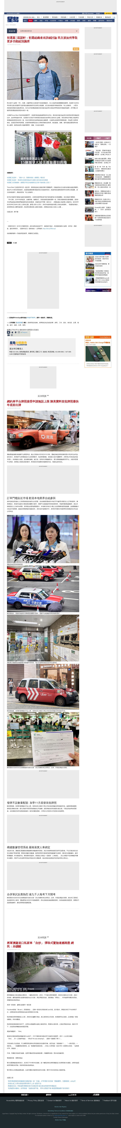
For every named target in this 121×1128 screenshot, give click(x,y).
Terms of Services (87, 1100)
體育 (78, 20)
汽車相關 (81, 17)
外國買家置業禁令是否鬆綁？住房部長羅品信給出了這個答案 (103, 217)
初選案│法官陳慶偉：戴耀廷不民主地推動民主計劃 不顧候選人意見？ (29, 182)
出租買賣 (72, 17)
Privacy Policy (33, 1100)
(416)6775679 (30, 318)
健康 (89, 20)
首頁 (25, 20)
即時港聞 (13, 25)
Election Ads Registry (60, 1106)
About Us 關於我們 (71, 1100)
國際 (35, 20)
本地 (46, 20)
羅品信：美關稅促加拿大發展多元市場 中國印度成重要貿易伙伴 (103, 193)
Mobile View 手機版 (60, 1120)
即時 (30, 20)
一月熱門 (107, 138)
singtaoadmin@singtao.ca (60, 1115)
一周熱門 (98, 138)
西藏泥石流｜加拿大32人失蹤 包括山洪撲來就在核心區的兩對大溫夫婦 (103, 201)
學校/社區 (90, 17)
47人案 (15, 243)
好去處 (73, 20)
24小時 (89, 138)
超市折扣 (101, 20)
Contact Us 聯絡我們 (54, 1100)
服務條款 (97, 1100)
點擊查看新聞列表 (26, 31)
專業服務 (55, 17)
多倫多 (98, 13)
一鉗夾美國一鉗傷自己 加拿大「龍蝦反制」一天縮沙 (103, 144)
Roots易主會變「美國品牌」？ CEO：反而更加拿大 (103, 209)
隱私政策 (41, 1100)
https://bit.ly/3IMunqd (49, 228)
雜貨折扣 (109, 20)
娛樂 (66, 20)
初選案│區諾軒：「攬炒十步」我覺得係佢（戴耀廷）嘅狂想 (26, 177)
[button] (114, 18)
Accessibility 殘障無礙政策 (15, 1100)
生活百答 (53, 20)
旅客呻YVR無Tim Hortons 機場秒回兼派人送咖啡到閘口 (103, 169)
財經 (84, 20)
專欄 (94, 20)
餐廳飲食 (99, 17)
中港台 (60, 20)
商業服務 (63, 17)
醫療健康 (108, 17)
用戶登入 (108, 13)
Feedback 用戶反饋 (110, 1100)
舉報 (76, 49)
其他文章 (12, 31)
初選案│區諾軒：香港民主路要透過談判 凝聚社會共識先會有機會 (27, 180)
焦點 (41, 20)
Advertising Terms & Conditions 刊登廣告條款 (60, 1111)
